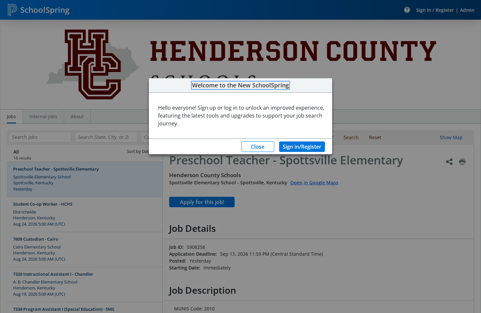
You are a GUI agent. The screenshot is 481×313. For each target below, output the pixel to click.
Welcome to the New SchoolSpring (240, 85)
